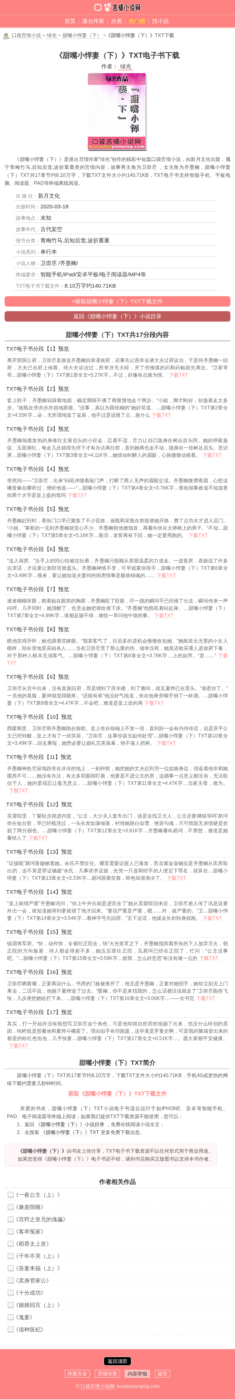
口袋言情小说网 (97, 1386)
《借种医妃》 (29, 1329)
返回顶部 (117, 1361)
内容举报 (137, 1373)
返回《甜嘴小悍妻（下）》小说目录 (117, 316)
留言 (162, 1373)
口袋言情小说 (26, 35)
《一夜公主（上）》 (38, 1195)
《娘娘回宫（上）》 (38, 1305)
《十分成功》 (29, 1293)
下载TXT (178, 375)
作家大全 (77, 1373)
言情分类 (107, 1373)
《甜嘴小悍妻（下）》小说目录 (70, 1124)
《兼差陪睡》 (29, 1207)
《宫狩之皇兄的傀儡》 (40, 1219)
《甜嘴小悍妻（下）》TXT (70, 1132)
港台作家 (93, 21)
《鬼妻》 (24, 1317)
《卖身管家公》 (32, 1281)
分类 (116, 21)
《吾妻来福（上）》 (38, 1268)
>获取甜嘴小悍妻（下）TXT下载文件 (117, 301)
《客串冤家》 (29, 1232)
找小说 (160, 21)
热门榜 (137, 21)
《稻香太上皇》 (32, 1244)
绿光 (52, 35)
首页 (70, 21)
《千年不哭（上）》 (38, 1256)
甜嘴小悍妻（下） (82, 35)
